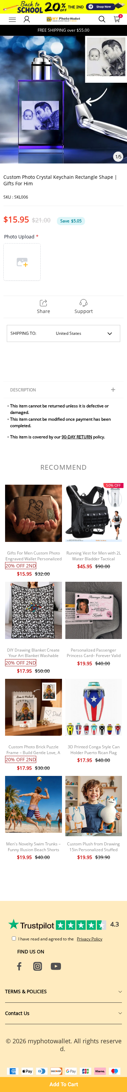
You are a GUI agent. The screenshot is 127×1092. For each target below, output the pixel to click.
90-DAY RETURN (77, 437)
